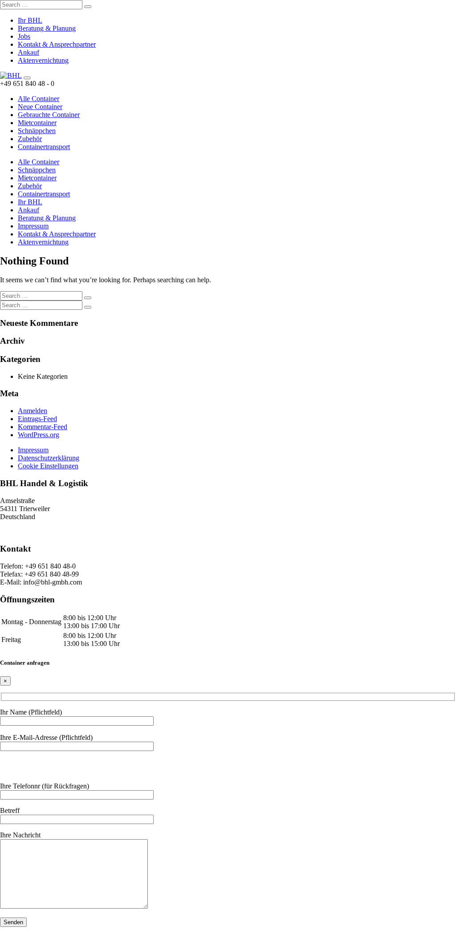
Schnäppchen (37, 130)
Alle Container (38, 98)
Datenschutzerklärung (48, 458)
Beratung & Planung (47, 28)
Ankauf (28, 52)
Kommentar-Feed (42, 426)
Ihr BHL (30, 20)
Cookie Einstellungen (48, 466)
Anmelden (32, 410)
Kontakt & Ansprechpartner (57, 44)
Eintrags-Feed (37, 418)
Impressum (33, 226)
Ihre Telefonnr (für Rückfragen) (44, 786)
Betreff (10, 810)
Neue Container (40, 106)
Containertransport (44, 146)
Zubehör (30, 138)
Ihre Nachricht (20, 835)
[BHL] (11, 75)
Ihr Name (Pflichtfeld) (31, 712)
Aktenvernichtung (43, 60)
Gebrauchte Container (49, 114)
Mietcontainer (37, 122)
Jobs (24, 36)
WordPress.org (38, 435)
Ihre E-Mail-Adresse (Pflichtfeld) (46, 737)
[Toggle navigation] (27, 78)
